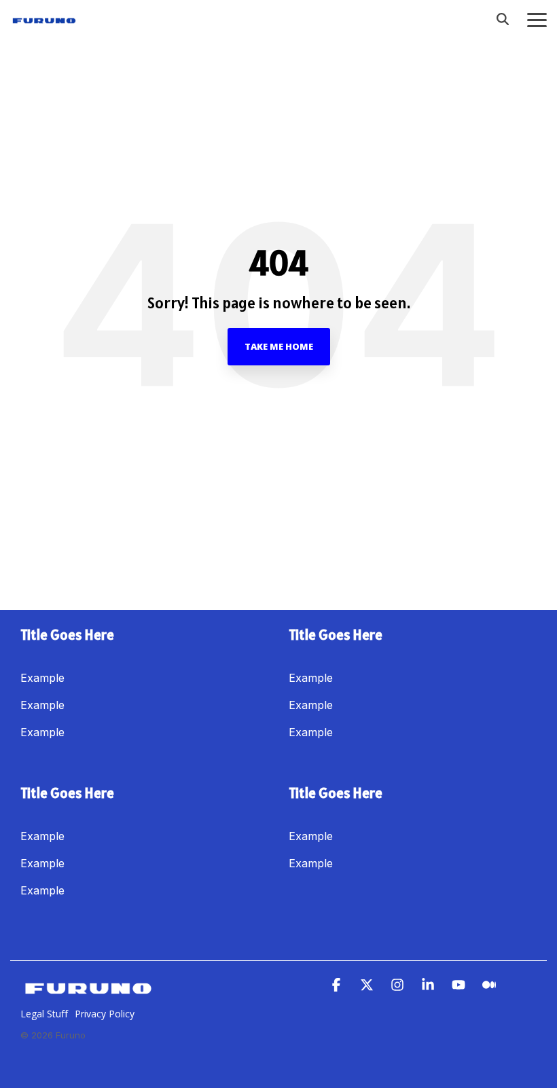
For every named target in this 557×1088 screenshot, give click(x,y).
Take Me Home (279, 346)
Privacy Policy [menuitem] (104, 1013)
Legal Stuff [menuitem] (44, 1013)
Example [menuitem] (42, 678)
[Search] (502, 19)
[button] (537, 19)
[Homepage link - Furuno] (88, 992)
